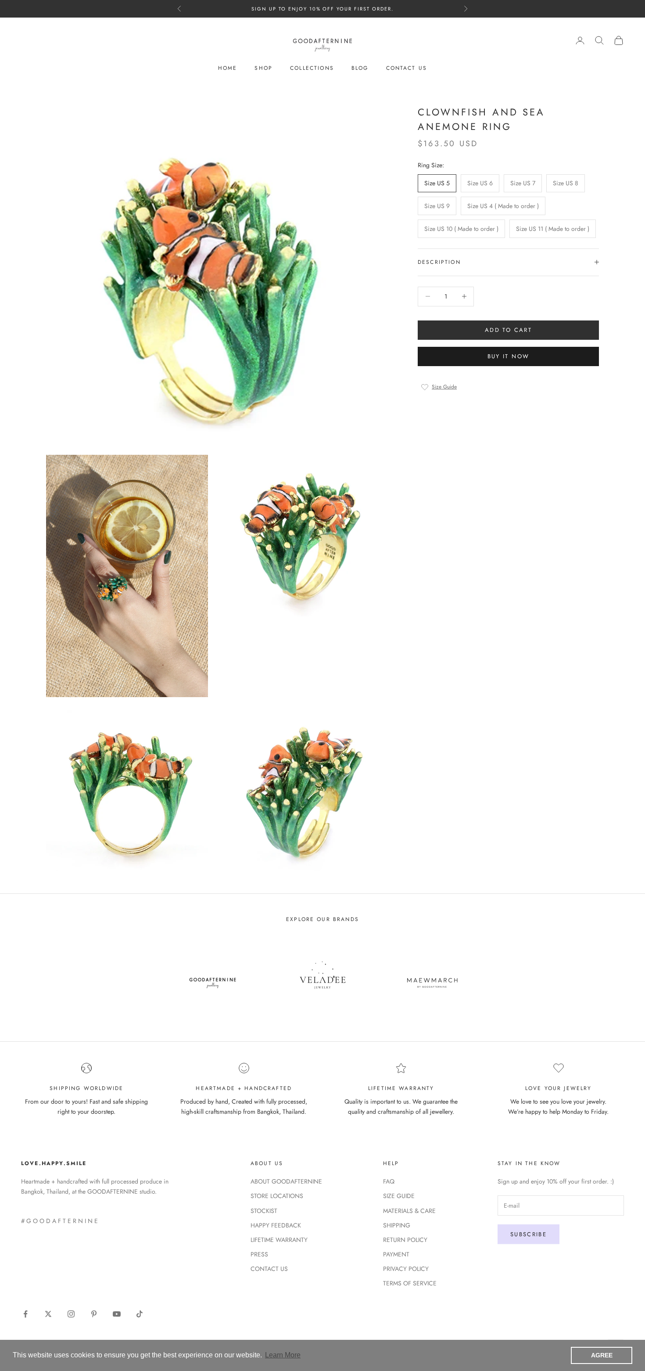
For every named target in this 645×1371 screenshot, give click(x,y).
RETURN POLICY (405, 1239)
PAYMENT (396, 1254)
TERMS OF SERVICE (410, 1283)
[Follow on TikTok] (139, 1314)
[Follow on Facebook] (25, 1314)
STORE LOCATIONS (277, 1195)
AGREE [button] (602, 1355)
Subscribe (528, 1234)
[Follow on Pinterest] (94, 1314)
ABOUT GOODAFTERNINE (286, 1181)
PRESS (259, 1254)
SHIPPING (396, 1225)
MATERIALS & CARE (409, 1210)
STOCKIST (264, 1210)
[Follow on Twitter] (48, 1314)
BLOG (360, 68)
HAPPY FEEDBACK (276, 1225)
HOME (227, 68)
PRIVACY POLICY (406, 1268)
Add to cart (508, 330)
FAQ (388, 1181)
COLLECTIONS (312, 68)
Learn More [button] (283, 1355)
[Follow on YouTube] (116, 1314)
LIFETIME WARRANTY (279, 1239)
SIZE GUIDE (399, 1195)
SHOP (263, 68)
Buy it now (508, 356)
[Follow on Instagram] (71, 1314)
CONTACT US (406, 68)
